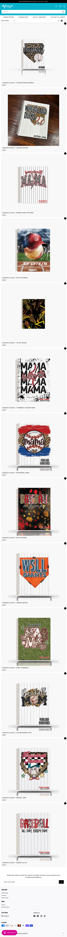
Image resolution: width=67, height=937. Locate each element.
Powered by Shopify (22, 933)
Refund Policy (5, 907)
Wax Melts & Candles (58, 17)
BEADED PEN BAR (9, 17)
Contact (3, 895)
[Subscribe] (61, 882)
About (3, 905)
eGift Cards (4, 893)
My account (4, 898)
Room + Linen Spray (39, 17)
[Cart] (60, 6)
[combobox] (33, 12)
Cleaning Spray (23, 17)
